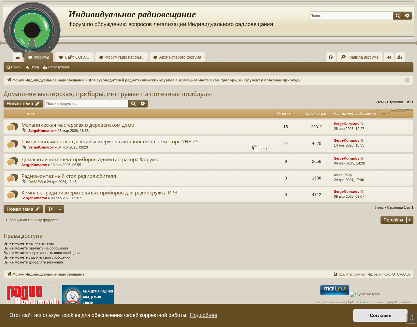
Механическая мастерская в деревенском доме (78, 124)
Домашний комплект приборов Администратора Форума (90, 159)
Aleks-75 (341, 175)
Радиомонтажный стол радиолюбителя (69, 176)
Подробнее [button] (203, 315)
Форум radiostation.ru (124, 57)
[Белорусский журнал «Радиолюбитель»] (33, 297)
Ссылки (18, 58)
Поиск (16, 67)
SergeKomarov (41, 131)
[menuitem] (331, 57)
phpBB (351, 302)
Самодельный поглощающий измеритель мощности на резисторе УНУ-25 (110, 141)
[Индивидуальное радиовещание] (35, 19)
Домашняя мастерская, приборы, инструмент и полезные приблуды (108, 94)
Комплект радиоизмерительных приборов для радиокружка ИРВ (100, 192)
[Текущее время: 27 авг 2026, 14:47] (407, 80)
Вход (35, 67)
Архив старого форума (180, 57)
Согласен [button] (380, 315)
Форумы (41, 57)
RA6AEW (35, 182)
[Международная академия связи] (88, 297)
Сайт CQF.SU (77, 57)
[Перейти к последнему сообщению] (362, 123)
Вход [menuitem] (390, 58)
